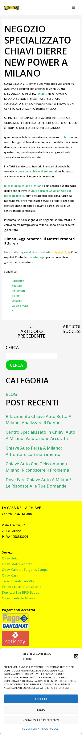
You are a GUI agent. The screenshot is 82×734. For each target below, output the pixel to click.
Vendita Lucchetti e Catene (21, 587)
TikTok (16, 295)
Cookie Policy (30, 728)
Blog (11, 394)
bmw (67, 137)
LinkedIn (17, 300)
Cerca (12, 347)
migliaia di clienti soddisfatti (36, 252)
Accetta (41, 699)
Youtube (17, 286)
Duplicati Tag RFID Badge (20, 592)
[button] (76, 656)
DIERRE (43, 94)
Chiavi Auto (10, 558)
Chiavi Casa (10, 575)
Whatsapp (39, 257)
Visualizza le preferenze (41, 720)
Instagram (18, 290)
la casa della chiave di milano (34, 171)
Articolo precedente (31, 331)
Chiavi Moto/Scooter (17, 564)
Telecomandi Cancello (18, 581)
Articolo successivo (67, 331)
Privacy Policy (49, 728)
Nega (41, 709)
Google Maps (20, 305)
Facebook (18, 281)
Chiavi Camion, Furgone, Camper (25, 570)
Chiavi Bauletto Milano (18, 598)
